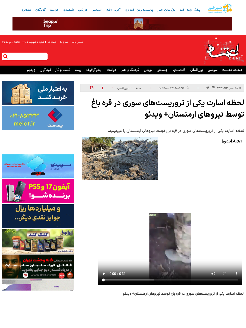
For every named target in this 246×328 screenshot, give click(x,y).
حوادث (54, 10)
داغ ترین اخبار (166, 10)
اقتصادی (68, 10)
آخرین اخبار (113, 10)
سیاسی (97, 10)
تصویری (26, 10)
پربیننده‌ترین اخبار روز (139, 10)
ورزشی (82, 10)
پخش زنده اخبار (190, 10)
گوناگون (40, 10)
